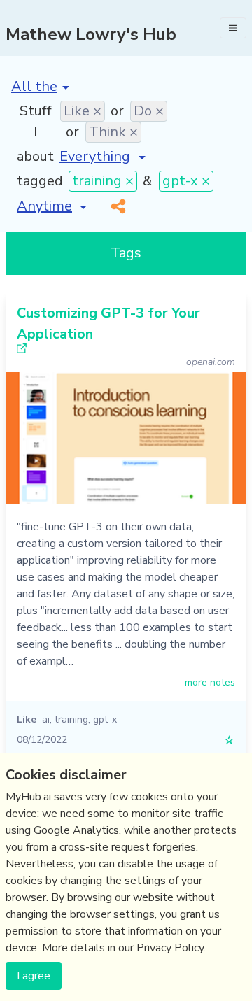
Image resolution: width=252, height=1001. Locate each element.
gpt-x (105, 719)
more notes (210, 682)
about (35, 156)
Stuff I (36, 121)
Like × (83, 110)
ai (46, 719)
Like (26, 719)
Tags (126, 252)
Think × (113, 131)
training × (103, 180)
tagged (40, 180)
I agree (33, 976)
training (71, 719)
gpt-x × (186, 180)
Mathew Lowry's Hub (91, 34)
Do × (149, 110)
